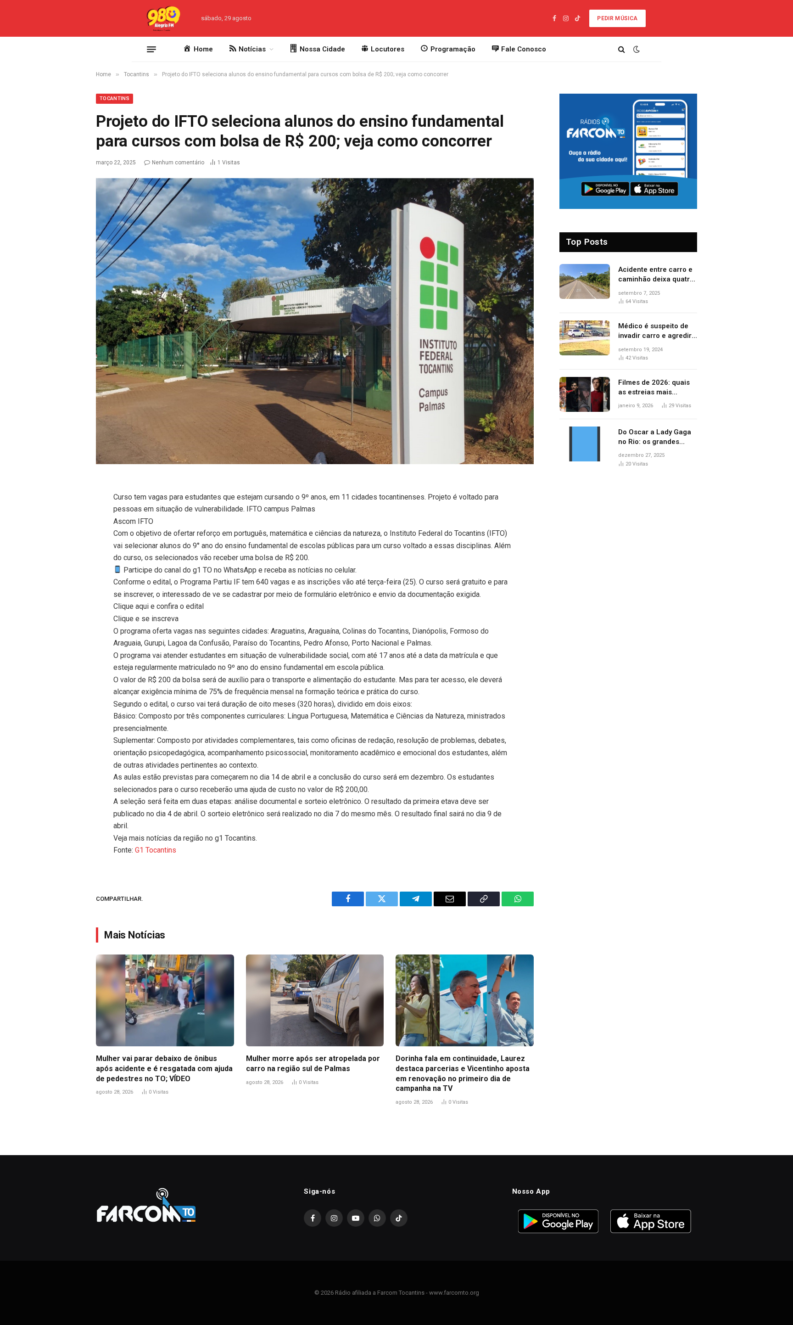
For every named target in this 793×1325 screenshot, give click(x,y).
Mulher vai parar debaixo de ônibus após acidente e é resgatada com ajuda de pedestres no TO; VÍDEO (164, 1068)
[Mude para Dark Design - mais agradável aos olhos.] (635, 49)
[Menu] (151, 49)
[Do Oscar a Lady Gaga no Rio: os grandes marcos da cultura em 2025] (584, 444)
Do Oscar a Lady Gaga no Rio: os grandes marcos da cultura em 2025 (654, 437)
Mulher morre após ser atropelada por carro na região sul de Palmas (313, 1063)
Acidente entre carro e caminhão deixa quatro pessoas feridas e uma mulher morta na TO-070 (656, 275)
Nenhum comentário (178, 162)
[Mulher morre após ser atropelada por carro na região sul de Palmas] (315, 1000)
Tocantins (114, 98)
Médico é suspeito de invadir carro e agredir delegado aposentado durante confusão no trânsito (655, 331)
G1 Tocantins (155, 850)
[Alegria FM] (162, 18)
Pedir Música (617, 18)
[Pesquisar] (621, 49)
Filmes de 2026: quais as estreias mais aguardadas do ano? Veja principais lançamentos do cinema (657, 388)
